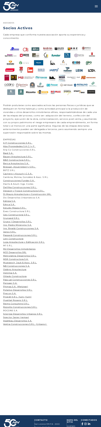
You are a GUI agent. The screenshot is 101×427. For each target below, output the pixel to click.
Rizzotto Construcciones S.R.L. (20, 307)
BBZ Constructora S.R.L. (17, 160)
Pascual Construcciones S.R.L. (20, 279)
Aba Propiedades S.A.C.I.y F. (19, 146)
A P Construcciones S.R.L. (17, 143)
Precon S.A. (9, 293)
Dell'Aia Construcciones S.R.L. (20, 187)
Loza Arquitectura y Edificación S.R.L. (24, 242)
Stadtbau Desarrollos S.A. (17, 321)
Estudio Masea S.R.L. (15, 208)
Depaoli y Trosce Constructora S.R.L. (24, 191)
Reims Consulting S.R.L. (16, 303)
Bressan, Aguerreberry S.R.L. (19, 167)
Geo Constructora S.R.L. (16, 214)
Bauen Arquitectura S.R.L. (18, 156)
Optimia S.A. (10, 273)
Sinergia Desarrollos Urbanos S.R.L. (23, 314)
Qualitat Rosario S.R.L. (15, 300)
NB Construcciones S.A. (16, 266)
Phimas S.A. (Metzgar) (15, 286)
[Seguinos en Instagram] (85, 424)
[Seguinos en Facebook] (82, 424)
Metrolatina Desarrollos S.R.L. (20, 256)
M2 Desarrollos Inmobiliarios (19, 249)
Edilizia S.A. (9, 201)
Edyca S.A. (9, 204)
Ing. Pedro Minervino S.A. (17, 225)
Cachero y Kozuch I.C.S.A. (18, 173)
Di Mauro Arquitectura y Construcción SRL (27, 194)
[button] (96, 6)
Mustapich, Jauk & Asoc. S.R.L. (20, 262)
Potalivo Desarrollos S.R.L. (17, 290)
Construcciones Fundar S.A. (19, 180)
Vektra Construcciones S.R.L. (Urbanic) (25, 324)
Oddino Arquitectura (14, 269)
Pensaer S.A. (10, 283)
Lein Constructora (13, 238)
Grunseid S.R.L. (11, 218)
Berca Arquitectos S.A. (16, 163)
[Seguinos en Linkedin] (89, 424)
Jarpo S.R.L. (9, 232)
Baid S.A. (8, 153)
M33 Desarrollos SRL (14, 252)
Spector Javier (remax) (16, 317)
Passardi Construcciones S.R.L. (20, 235)
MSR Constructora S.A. (16, 259)
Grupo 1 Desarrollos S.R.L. (17, 221)
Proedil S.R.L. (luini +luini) (17, 297)
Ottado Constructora (15, 276)
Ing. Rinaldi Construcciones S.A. (21, 228)
